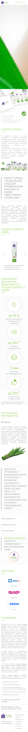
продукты (18, 717)
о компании (18, 726)
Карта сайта (18, 728)
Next (23, 254)
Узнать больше (14, 252)
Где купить (18, 724)
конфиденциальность (6, 723)
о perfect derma (19, 715)
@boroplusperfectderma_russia (15, 538)
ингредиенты (18, 721)
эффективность (19, 719)
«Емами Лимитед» (21, 664)
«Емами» (3, 627)
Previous (4, 254)
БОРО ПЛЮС (5, 667)
